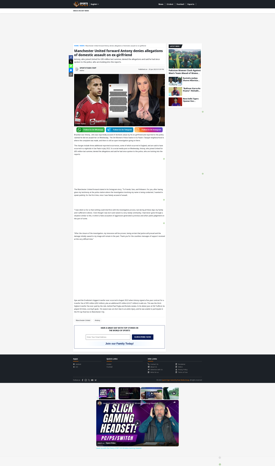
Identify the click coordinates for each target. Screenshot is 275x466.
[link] (100, 403)
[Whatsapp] (71, 66)
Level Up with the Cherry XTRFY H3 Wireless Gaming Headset (130, 403)
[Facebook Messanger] (71, 70)
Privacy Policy (182, 369)
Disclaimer (181, 364)
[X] (71, 61)
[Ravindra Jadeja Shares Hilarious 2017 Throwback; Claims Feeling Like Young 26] (175, 81)
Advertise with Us (156, 369)
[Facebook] (71, 57)
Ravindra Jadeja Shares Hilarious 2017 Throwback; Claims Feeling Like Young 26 (192, 79)
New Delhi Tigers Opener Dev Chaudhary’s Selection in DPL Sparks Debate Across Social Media (191, 99)
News (161, 4)
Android (78, 364)
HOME (76, 46)
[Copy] (71, 74)
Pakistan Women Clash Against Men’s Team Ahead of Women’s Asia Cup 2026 (185, 72)
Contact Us (154, 364)
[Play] (152, 393)
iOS (77, 367)
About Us (153, 367)
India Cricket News (81, 11)
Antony (97, 320)
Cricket (170, 4)
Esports (191, 4)
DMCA (180, 367)
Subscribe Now (142, 337)
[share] (174, 402)
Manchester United (83, 320)
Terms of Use (183, 372)
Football (180, 4)
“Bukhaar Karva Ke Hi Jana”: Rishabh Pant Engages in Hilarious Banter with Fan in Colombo (191, 89)
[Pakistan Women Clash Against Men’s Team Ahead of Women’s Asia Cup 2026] (185, 58)
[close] (220, 458)
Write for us (154, 372)
